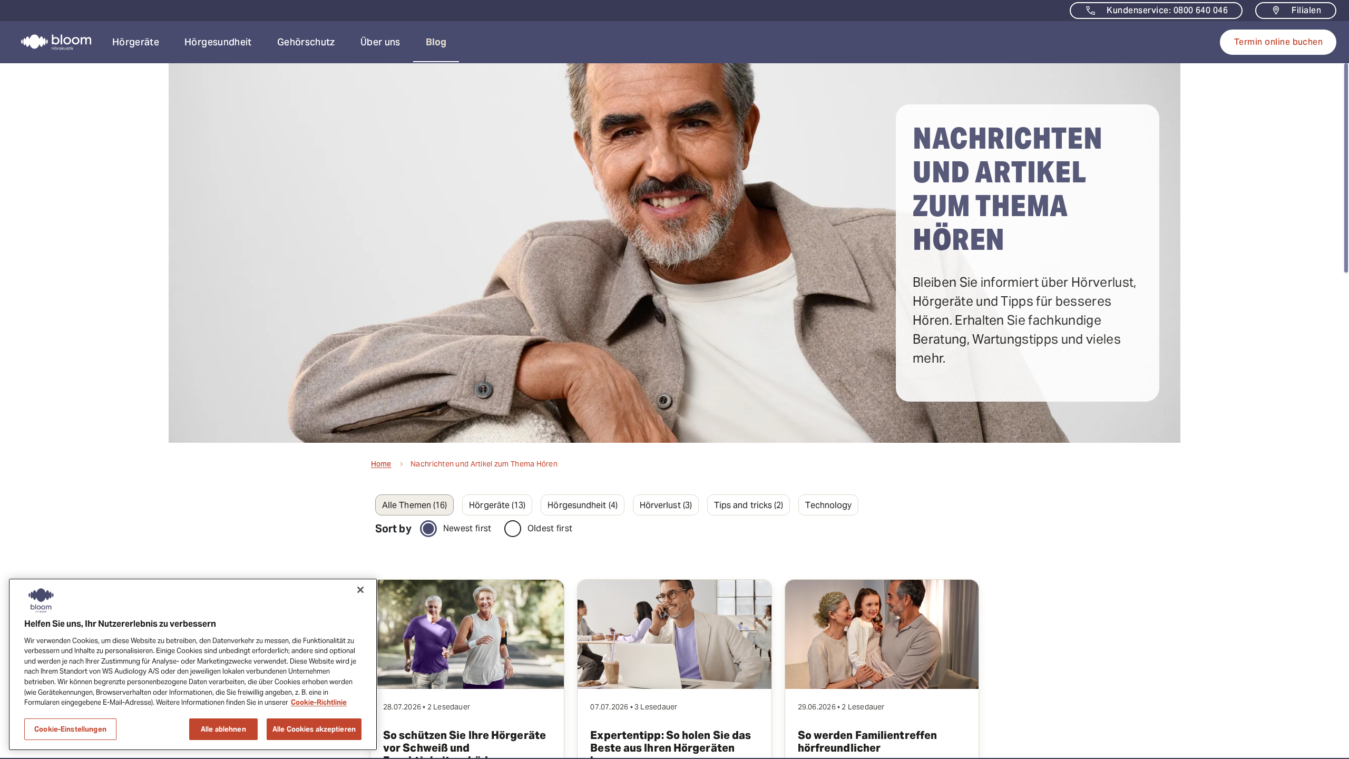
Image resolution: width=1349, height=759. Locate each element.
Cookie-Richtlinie (319, 702)
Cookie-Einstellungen (70, 728)
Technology (828, 505)
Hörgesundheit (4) (582, 505)
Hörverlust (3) (666, 505)
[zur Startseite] (50, 42)
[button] (136, 42)
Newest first (467, 528)
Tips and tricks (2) (749, 505)
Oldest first (550, 528)
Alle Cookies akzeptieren (314, 728)
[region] (192, 664)
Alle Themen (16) (414, 505)
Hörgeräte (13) (497, 505)
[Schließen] (360, 589)
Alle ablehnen (223, 728)
